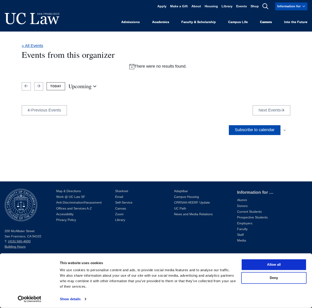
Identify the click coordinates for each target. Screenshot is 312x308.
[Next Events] (38, 86)
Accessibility (65, 214)
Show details (70, 299)
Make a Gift (179, 6)
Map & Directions (68, 191)
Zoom (119, 214)
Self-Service (123, 202)
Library (227, 6)
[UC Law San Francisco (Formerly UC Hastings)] (32, 18)
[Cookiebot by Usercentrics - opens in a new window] (30, 299)
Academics (160, 22)
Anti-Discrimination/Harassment (79, 202)
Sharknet (121, 191)
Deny (274, 278)
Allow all (274, 264)
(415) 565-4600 (19, 241)
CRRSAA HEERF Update (192, 202)
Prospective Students (252, 217)
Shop (255, 6)
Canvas (120, 208)
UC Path (180, 208)
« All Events (32, 45)
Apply (162, 6)
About (196, 6)
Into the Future (295, 22)
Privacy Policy (66, 220)
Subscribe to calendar (255, 129)
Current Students (249, 211)
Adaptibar (181, 191)
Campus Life (238, 22)
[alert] (158, 66)
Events (241, 6)
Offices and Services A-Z (74, 208)
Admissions (130, 22)
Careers (266, 22)
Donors (242, 206)
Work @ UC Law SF (70, 197)
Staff (240, 234)
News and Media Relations (193, 214)
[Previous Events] (26, 86)
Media (241, 240)
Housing (211, 6)
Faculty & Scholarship (198, 22)
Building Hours (15, 246)
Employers (244, 223)
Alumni (242, 200)
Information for (289, 6)
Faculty (242, 229)
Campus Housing (186, 197)
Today (55, 86)
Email (119, 197)
